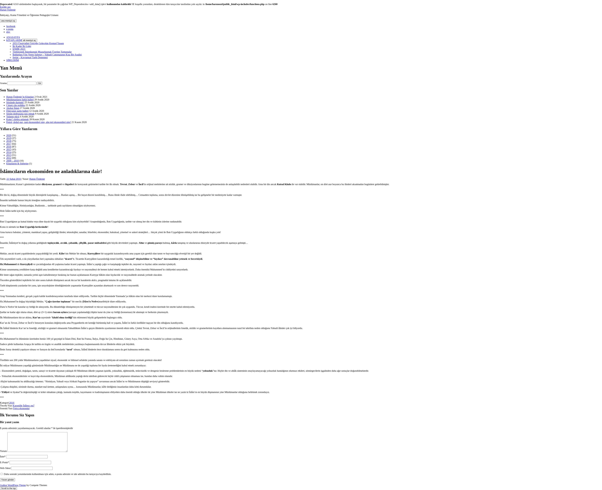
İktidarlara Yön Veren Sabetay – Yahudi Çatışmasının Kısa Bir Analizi (47, 54)
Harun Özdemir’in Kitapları (20, 96)
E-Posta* (4, 462)
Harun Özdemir (8, 9)
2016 (8, 146)
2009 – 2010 (12, 160)
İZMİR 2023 (19, 49)
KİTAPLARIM (14, 40)
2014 (8, 152)
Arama (3, 83)
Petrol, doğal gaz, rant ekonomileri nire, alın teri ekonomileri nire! (38, 122)
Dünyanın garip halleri (17, 111)
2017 (8, 143)
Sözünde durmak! (15, 102)
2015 (8, 149)
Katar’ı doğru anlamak (17, 119)
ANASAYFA (13, 37)
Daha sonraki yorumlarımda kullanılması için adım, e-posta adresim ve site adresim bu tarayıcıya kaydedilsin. (57, 474)
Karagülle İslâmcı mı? (23, 405)
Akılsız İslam (12, 108)
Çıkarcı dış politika (15, 105)
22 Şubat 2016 (13, 179)
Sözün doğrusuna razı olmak (20, 113)
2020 (8, 135)
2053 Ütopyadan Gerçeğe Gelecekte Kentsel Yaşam (38, 43)
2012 (8, 158)
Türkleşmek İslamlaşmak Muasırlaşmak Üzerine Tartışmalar (42, 51)
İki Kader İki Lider (22, 46)
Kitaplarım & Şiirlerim (17, 163)
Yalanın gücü (12, 116)
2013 (8, 155)
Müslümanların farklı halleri (20, 99)
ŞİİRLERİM (12, 60)
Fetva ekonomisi (21, 408)
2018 (8, 141)
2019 (8, 138)
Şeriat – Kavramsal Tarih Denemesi (30, 57)
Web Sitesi (5, 468)
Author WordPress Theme (13, 485)
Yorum (3, 451)
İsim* (2, 456)
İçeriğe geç (5, 7)
